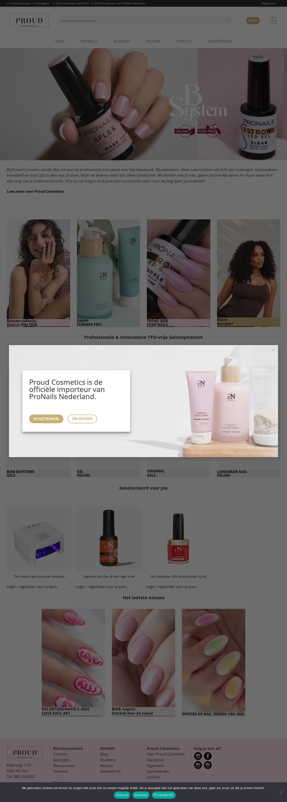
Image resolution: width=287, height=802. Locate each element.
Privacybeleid (163, 795)
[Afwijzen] (281, 793)
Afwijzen (141, 795)
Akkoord (122, 795)
